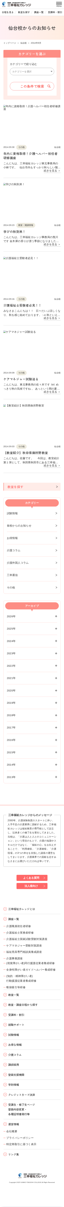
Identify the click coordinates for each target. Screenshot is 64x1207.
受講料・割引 (55, 12)
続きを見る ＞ (52, 170)
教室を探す (24, 12)
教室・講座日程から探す (23, 1005)
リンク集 (13, 1154)
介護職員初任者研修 (18, 926)
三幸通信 (12, 575)
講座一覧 (39, 12)
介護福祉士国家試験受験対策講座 (26, 939)
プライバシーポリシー (20, 1137)
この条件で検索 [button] (32, 86)
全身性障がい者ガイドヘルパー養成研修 (31, 969)
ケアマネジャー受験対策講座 (24, 945)
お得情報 (12, 538)
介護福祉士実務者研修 (20, 932)
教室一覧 (13, 995)
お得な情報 (15, 1045)
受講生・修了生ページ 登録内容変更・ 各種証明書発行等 (21, 1109)
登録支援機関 (16, 1075)
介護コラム (14, 550)
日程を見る (8, 12)
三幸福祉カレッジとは (21, 909)
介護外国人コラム (18, 562)
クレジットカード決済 (21, 1095)
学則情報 (13, 1085)
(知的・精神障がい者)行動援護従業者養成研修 (21, 978)
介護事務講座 (14, 958)
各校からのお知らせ (19, 525)
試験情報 (12, 513)
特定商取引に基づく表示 (21, 1144)
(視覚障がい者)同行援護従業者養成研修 (30, 963)
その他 (11, 587)
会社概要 (11, 1131)
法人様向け (31, 885)
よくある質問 (31, 877)
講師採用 (13, 1065)
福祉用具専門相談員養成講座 (24, 951)
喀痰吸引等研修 (15, 987)
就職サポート (16, 1025)
